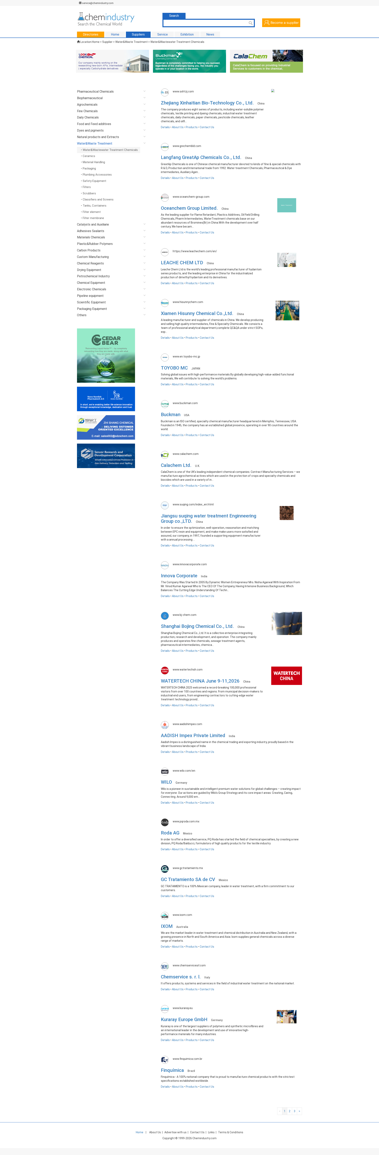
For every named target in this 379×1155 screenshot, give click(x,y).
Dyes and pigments (90, 130)
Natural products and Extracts (98, 137)
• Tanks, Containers (93, 205)
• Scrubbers (88, 193)
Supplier (107, 41)
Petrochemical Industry (93, 276)
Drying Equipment (89, 270)
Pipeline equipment (90, 296)
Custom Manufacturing (93, 257)
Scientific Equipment (91, 302)
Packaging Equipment (92, 309)
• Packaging (88, 168)
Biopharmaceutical (90, 98)
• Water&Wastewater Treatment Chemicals (109, 150)
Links (211, 1132)
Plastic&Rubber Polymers (95, 244)
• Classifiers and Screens (97, 199)
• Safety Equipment (93, 181)
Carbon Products (88, 250)
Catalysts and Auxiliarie (93, 224)
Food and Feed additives (94, 124)
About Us (178, 127)
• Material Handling (93, 162)
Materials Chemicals (91, 237)
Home (95, 41)
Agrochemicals (87, 104)
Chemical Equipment (91, 283)
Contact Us (207, 127)
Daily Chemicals (88, 117)
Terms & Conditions (230, 1132)
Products (192, 127)
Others (81, 315)
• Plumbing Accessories (96, 174)
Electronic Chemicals (91, 289)
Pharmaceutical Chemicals (95, 91)
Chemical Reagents (90, 263)
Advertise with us (175, 1132)
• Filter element (91, 212)
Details (165, 127)
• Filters (86, 187)
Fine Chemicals (87, 111)
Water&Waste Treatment (94, 143)
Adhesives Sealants (90, 231)
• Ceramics (88, 156)
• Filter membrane (92, 218)
